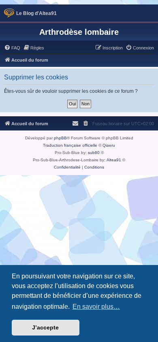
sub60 (94, 152)
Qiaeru (108, 145)
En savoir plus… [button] (96, 306)
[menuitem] (12, 48)
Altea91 (114, 160)
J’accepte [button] (45, 327)
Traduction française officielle (70, 145)
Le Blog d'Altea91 (36, 13)
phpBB (60, 138)
